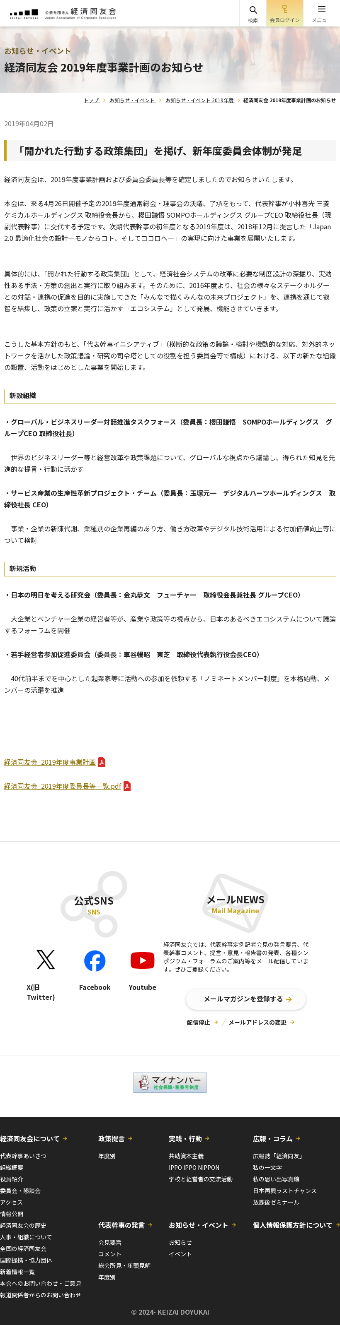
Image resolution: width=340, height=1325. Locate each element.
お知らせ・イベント (132, 99)
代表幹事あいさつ (23, 1156)
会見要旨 (109, 1242)
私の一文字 (267, 1167)
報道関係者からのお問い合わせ (40, 1295)
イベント (180, 1254)
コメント (109, 1254)
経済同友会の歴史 (23, 1225)
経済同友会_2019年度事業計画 (50, 762)
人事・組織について (26, 1237)
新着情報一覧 (17, 1271)
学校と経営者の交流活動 (201, 1179)
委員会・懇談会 (20, 1190)
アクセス (11, 1202)
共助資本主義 (186, 1156)
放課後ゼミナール (276, 1202)
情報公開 (11, 1214)
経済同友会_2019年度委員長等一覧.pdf (62, 786)
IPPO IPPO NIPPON (194, 1167)
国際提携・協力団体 (26, 1260)
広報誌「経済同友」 (279, 1156)
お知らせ (180, 1242)
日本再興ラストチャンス (285, 1190)
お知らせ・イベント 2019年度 (199, 99)
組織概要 (11, 1167)
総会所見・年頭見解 (124, 1265)
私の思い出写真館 (276, 1179)
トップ (91, 99)
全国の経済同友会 (23, 1248)
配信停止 (198, 1022)
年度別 (107, 1156)
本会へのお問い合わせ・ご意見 (40, 1283)
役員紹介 (11, 1179)
